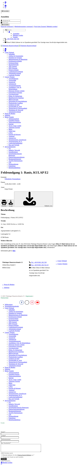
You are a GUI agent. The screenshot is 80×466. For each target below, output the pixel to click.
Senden (4, 459)
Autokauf (11, 136)
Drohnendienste (13, 164)
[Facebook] (5, 2)
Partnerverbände (14, 70)
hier (14, 251)
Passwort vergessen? (7, 26)
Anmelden (6, 11)
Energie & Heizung (15, 134)
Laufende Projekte (14, 75)
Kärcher (11, 124)
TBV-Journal (13, 66)
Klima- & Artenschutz (15, 96)
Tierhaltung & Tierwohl (16, 110)
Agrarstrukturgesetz (15, 85)
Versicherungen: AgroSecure (17, 140)
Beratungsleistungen (15, 159)
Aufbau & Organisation (16, 56)
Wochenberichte (14, 64)
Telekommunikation (15, 122)
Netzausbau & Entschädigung (18, 101)
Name (3, 432)
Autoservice (12, 138)
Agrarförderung (13, 78)
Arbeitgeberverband (15, 73)
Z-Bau (11, 133)
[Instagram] (5, 7)
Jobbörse (7, 115)
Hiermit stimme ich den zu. (18, 455)
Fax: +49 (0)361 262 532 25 (39, 265)
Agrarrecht (12, 82)
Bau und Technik (14, 145)
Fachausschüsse (13, 63)
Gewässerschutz (14, 94)
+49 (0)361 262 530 (13, 39)
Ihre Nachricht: (6, 443)
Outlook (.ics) (48, 206)
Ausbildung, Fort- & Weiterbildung (15, 88)
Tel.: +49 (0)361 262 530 (39, 262)
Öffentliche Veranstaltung (12, 179)
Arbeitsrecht (12, 84)
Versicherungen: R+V (15, 141)
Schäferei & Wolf (14, 105)
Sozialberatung (13, 152)
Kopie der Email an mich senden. (13, 457)
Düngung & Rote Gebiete (16, 91)
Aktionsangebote (14, 119)
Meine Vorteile (9, 117)
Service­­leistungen (10, 147)
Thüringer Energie (14, 127)
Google (11, 206)
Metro (10, 129)
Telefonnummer (6, 439)
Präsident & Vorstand (15, 57)
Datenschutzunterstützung (16, 157)
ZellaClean (12, 131)
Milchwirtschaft (13, 99)
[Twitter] (5, 4)
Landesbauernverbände (16, 71)
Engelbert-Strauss (14, 120)
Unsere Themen (10, 77)
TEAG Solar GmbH (15, 126)
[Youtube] (5, 6)
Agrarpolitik (12, 80)
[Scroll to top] (1, 464)
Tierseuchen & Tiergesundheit (18, 108)
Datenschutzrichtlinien (24, 455)
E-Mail (3, 435)
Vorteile (15, 37)
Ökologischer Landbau (16, 103)
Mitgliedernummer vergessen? (24, 26)
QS (10, 148)
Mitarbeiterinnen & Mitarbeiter (18, 59)
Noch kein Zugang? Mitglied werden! (45, 26)
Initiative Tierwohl (14, 150)
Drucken (4, 206)
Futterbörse (12, 166)
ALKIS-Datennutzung (15, 161)
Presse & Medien (10, 113)
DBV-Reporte (13, 68)
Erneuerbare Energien (15, 92)
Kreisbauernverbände (15, 61)
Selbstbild (12, 54)
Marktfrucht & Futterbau (16, 98)
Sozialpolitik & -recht (15, 106)
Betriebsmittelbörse (14, 167)
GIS (10, 162)
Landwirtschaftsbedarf (15, 143)
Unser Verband (9, 52)
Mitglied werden (17, 35)
